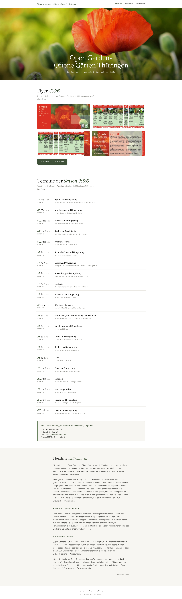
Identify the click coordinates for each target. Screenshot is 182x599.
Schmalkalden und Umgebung (69, 252)
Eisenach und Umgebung (67, 294)
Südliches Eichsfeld (64, 305)
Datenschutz (140, 4)
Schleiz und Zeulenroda (66, 347)
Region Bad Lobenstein (66, 399)
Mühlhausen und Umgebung (68, 210)
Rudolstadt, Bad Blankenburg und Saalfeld (75, 315)
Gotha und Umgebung (65, 336)
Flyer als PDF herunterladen (53, 162)
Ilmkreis (59, 284)
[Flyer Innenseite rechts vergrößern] (63, 143)
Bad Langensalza (63, 389)
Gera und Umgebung (65, 368)
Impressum (129, 4)
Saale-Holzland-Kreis (65, 231)
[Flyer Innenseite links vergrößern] (118, 116)
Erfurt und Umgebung (65, 262)
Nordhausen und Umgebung (68, 326)
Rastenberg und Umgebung (68, 273)
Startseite (118, 4)
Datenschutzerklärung (96, 591)
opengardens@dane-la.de (56, 434)
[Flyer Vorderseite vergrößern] (63, 116)
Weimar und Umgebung (66, 220)
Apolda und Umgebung (66, 199)
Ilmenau (59, 378)
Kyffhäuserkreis (62, 241)
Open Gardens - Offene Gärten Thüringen (56, 4)
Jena (57, 357)
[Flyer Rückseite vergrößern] (118, 143)
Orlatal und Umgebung (66, 410)
